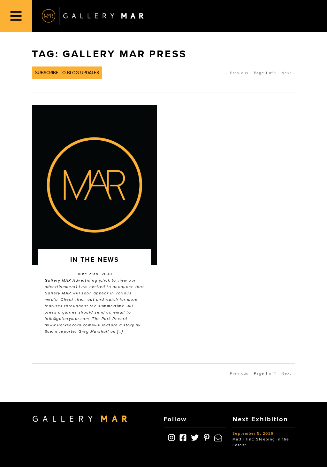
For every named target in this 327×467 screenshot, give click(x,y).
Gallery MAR (93, 16)
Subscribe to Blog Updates (67, 72)
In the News (94, 260)
